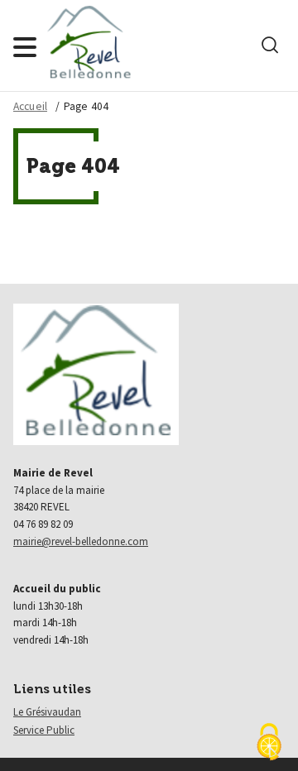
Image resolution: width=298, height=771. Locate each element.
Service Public (43, 730)
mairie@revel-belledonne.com (80, 541)
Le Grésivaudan (47, 712)
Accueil (30, 106)
